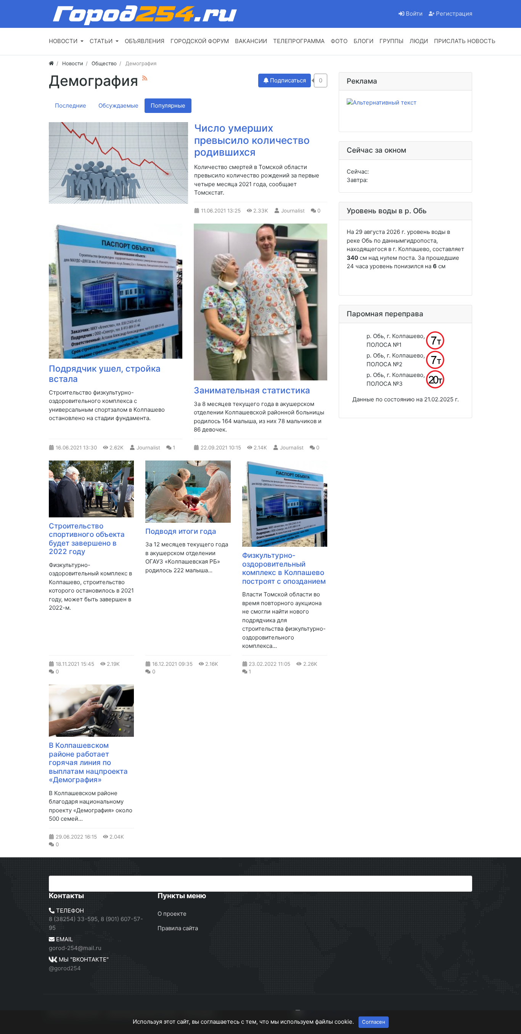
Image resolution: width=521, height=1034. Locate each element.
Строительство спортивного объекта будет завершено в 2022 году (87, 539)
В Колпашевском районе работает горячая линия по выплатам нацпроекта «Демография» (88, 762)
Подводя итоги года (180, 531)
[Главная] (51, 63)
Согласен (373, 1022)
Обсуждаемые (118, 105)
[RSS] (145, 78)
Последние (70, 105)
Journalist (293, 211)
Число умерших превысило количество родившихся (252, 140)
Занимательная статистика (252, 390)
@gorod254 (65, 968)
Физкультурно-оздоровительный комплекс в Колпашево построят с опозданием (284, 568)
